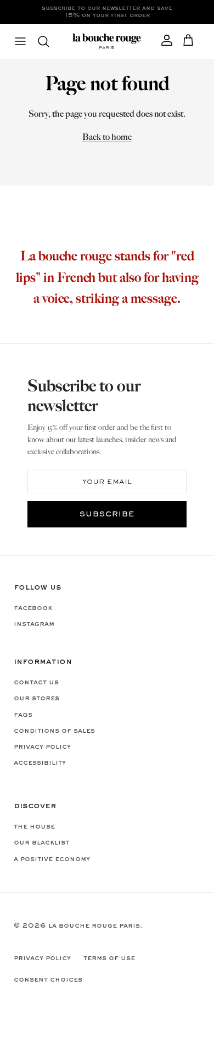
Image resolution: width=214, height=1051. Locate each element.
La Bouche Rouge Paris (94, 926)
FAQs (23, 715)
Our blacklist (41, 843)
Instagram (34, 624)
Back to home (107, 137)
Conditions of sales (54, 731)
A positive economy (52, 859)
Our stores (36, 698)
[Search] (49, 41)
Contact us (36, 682)
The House (34, 827)
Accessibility (40, 763)
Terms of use (109, 958)
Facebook (33, 608)
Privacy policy (42, 747)
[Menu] (20, 41)
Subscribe (107, 514)
